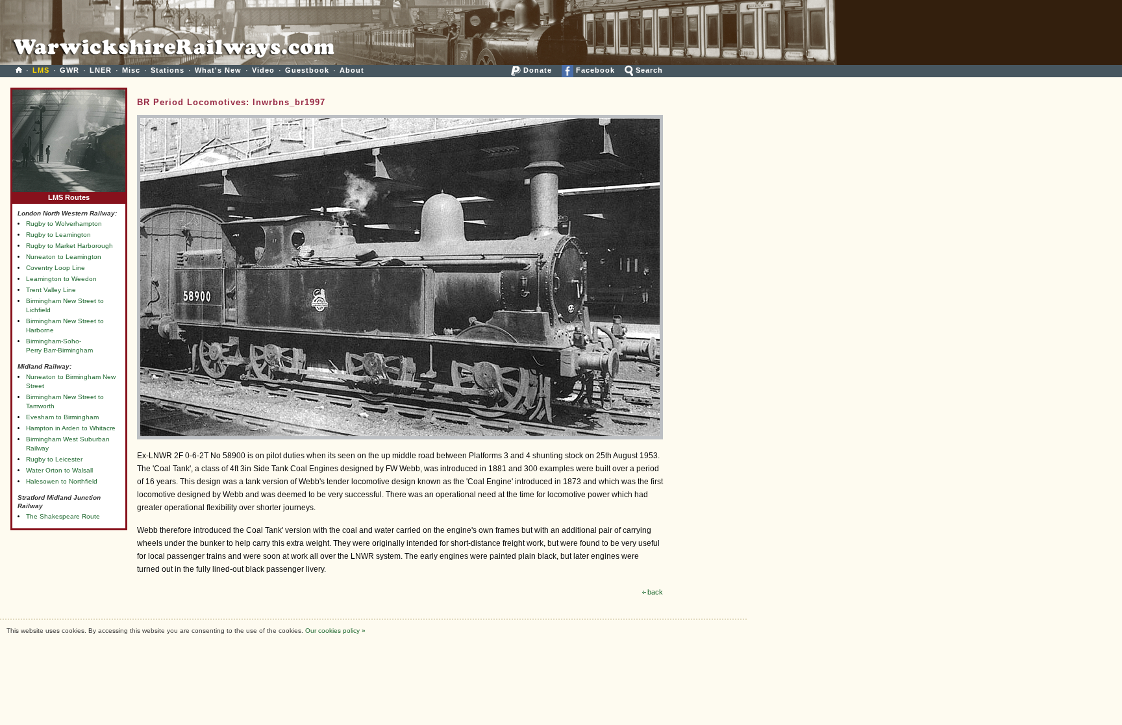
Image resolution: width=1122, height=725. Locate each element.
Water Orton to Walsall (59, 470)
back (655, 592)
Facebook (594, 70)
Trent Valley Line (51, 289)
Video (263, 70)
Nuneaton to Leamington (63, 256)
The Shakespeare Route (63, 516)
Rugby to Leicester (54, 459)
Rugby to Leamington (58, 234)
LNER (101, 70)
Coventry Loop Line (55, 267)
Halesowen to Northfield (61, 481)
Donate (536, 70)
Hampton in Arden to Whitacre (71, 428)
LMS (40, 70)
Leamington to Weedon (61, 278)
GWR (69, 70)
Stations (167, 70)
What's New (218, 70)
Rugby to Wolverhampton (64, 223)
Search (648, 70)
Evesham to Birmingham (62, 417)
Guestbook (307, 70)
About (352, 70)
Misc (131, 70)
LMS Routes (69, 197)
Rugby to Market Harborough (69, 245)
